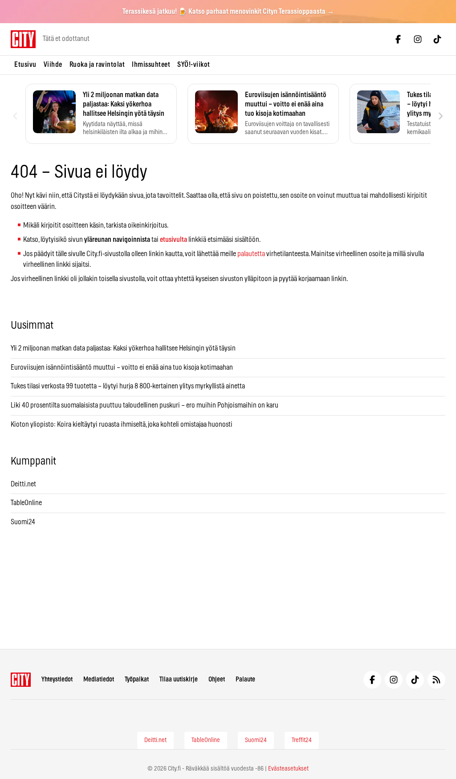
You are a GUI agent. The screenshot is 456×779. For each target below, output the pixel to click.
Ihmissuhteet (151, 64)
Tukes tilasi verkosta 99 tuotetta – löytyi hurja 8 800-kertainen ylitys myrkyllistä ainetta (128, 386)
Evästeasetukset (288, 769)
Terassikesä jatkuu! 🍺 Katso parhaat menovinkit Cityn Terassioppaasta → (228, 11)
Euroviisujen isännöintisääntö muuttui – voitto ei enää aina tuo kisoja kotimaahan (122, 367)
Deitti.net (23, 484)
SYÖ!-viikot (193, 64)
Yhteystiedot (57, 679)
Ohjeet (216, 679)
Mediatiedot (98, 679)
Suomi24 (23, 522)
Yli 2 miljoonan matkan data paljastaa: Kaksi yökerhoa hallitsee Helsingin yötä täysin (123, 348)
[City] (21, 680)
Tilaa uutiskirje (178, 679)
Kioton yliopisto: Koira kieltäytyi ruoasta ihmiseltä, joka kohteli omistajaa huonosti (121, 424)
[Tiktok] (437, 39)
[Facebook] (398, 39)
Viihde (53, 64)
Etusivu (25, 64)
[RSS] (436, 680)
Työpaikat (137, 679)
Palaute (245, 679)
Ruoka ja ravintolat (97, 64)
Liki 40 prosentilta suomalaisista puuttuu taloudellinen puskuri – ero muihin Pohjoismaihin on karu (144, 405)
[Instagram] (418, 39)
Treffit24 (302, 740)
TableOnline (26, 502)
